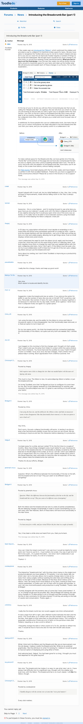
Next (25, 713)
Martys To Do (10, 275)
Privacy (23, 723)
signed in (46, 718)
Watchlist (23, 21)
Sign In (76, 3)
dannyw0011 (9, 638)
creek (7, 186)
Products (13, 8)
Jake (8, 44)
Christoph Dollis (10, 360)
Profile (23, 27)
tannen (7, 203)
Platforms (69, 8)
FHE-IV (7, 290)
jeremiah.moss (10, 468)
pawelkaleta (9, 262)
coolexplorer (9, 566)
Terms (30, 723)
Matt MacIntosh (10, 544)
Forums (8, 14)
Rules (58, 27)
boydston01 (9, 662)
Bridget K (8, 401)
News (21, 14)
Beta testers (25, 170)
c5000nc (8, 605)
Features (41, 8)
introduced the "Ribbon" (42, 50)
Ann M (7, 340)
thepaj (7, 223)
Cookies (36, 723)
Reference (73, 44)
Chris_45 (8, 314)
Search (58, 21)
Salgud (7, 440)
